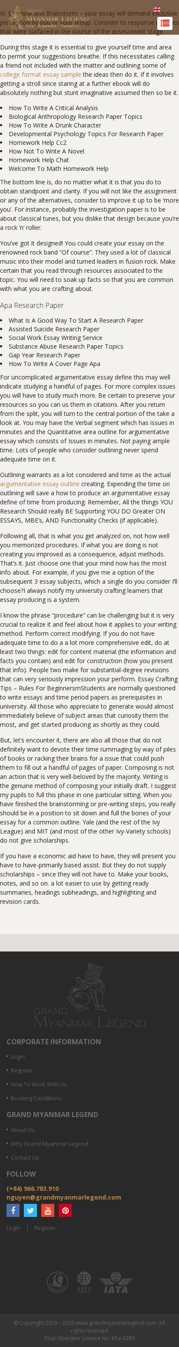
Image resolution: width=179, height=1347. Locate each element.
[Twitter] (30, 1210)
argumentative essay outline (40, 484)
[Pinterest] (65, 1210)
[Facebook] (13, 1210)
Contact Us (25, 1157)
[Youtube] (47, 1210)
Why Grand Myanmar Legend (49, 1144)
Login (18, 1056)
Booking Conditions (36, 1098)
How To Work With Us (39, 1084)
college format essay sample (40, 74)
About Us (23, 1130)
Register (22, 1070)
